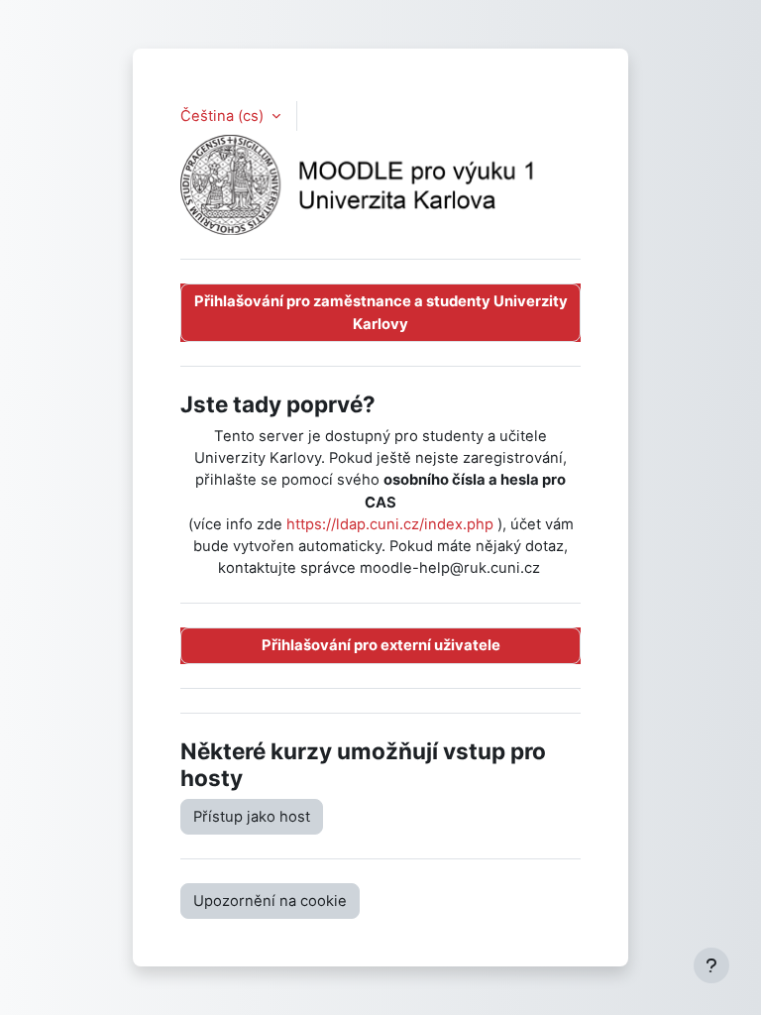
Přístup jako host (251, 817)
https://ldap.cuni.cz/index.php (389, 524)
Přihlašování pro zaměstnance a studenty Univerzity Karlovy (381, 312)
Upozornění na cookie (270, 901)
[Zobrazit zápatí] (711, 965)
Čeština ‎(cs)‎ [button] (224, 116)
